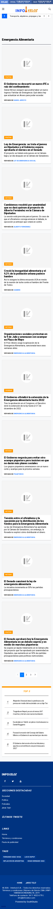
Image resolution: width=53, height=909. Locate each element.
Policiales (6, 804)
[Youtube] (21, 781)
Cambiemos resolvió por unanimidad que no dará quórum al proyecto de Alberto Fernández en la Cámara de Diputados (25, 209)
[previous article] (48, 16)
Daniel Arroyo (20, 100)
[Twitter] (13, 781)
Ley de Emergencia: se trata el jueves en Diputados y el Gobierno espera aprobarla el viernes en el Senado (25, 147)
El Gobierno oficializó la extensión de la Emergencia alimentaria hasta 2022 (26, 399)
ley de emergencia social (25, 161)
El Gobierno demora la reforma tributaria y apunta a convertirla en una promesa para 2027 (28, 745)
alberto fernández (22, 227)
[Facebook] (5, 781)
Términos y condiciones (12, 838)
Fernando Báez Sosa (12, 857)
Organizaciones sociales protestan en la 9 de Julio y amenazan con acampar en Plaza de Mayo (25, 336)
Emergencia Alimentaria (24, 353)
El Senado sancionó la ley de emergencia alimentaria (20, 583)
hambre (17, 290)
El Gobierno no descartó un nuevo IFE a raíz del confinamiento (26, 85)
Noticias (8, 198)
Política (8, 77)
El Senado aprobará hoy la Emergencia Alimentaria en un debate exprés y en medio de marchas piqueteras (26, 641)
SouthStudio (32, 902)
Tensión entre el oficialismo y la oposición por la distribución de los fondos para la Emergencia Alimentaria (26, 521)
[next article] (44, 16)
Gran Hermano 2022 (36, 861)
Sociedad (8, 390)
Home (4, 834)
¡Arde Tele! (6, 808)
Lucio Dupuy (30, 857)
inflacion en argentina (13, 861)
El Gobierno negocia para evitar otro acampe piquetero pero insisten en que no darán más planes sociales (26, 460)
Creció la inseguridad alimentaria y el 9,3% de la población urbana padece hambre (25, 273)
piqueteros (18, 474)
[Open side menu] (3, 9)
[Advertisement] (26, 27)
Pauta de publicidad (10, 842)
